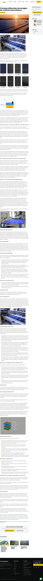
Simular (38, 1)
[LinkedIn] (38, 567)
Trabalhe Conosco (16, 573)
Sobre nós (10, 1)
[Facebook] (36, 567)
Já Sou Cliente (32, 1)
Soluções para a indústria (27, 567)
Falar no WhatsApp (20, 530)
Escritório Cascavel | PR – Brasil (5, 568)
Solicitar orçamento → (10, 530)
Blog (23, 1)
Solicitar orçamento (37, 12)
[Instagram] (34, 567)
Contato (26, 1)
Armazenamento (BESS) (27, 572)
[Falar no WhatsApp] (41, 579)
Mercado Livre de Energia (27, 574)
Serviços (14, 1)
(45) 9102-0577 (38, 562)
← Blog (1, 6)
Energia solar (3, 12)
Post (34, 32)
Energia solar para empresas (26, 565)
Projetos (19, 1)
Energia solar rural (26, 569)
